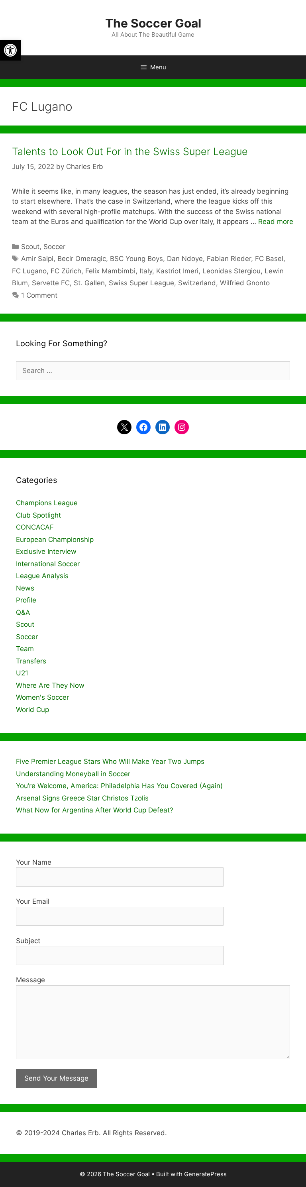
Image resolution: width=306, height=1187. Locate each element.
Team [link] (25, 649)
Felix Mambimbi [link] (110, 271)
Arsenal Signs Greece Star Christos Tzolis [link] (82, 798)
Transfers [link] (31, 661)
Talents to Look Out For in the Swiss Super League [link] (130, 151)
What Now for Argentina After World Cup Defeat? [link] (94, 810)
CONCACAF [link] (35, 527)
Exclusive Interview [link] (46, 551)
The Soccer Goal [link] (153, 23)
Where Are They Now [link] (50, 685)
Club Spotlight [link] (38, 515)
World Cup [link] (32, 710)
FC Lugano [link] (29, 271)
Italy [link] (145, 271)
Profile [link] (26, 600)
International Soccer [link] (48, 564)
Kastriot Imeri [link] (177, 271)
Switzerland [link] (197, 283)
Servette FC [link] (51, 283)
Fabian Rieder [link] (229, 259)
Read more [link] (275, 222)
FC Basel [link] (269, 259)
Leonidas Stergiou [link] (231, 271)
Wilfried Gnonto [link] (245, 283)
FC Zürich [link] (66, 271)
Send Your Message (56, 1078)
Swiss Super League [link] (141, 283)
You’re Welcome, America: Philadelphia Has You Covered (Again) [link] (119, 786)
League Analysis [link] (42, 576)
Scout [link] (30, 247)
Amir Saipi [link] (37, 259)
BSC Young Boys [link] (136, 259)
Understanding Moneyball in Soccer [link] (73, 774)
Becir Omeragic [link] (81, 259)
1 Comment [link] (39, 295)
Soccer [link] (54, 247)
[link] (10, 50)
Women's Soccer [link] (42, 697)
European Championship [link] (55, 539)
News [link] (25, 588)
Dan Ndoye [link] (185, 259)
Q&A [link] (23, 612)
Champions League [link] (47, 503)
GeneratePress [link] (205, 1174)
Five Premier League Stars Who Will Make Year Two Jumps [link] (110, 761)
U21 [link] (22, 673)
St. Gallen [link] (89, 283)
